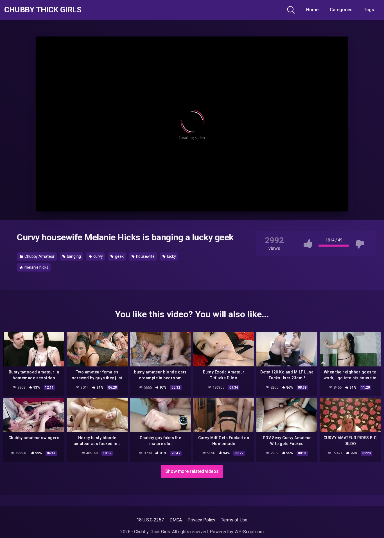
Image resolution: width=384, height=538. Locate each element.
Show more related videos (192, 471)
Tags (369, 9)
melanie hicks (36, 267)
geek (119, 256)
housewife (145, 256)
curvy (97, 256)
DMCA (176, 520)
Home (312, 9)
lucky (171, 256)
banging (73, 256)
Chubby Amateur (39, 256)
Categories (341, 9)
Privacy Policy (201, 520)
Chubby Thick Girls (42, 9)
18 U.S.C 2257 (150, 520)
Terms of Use (234, 520)
